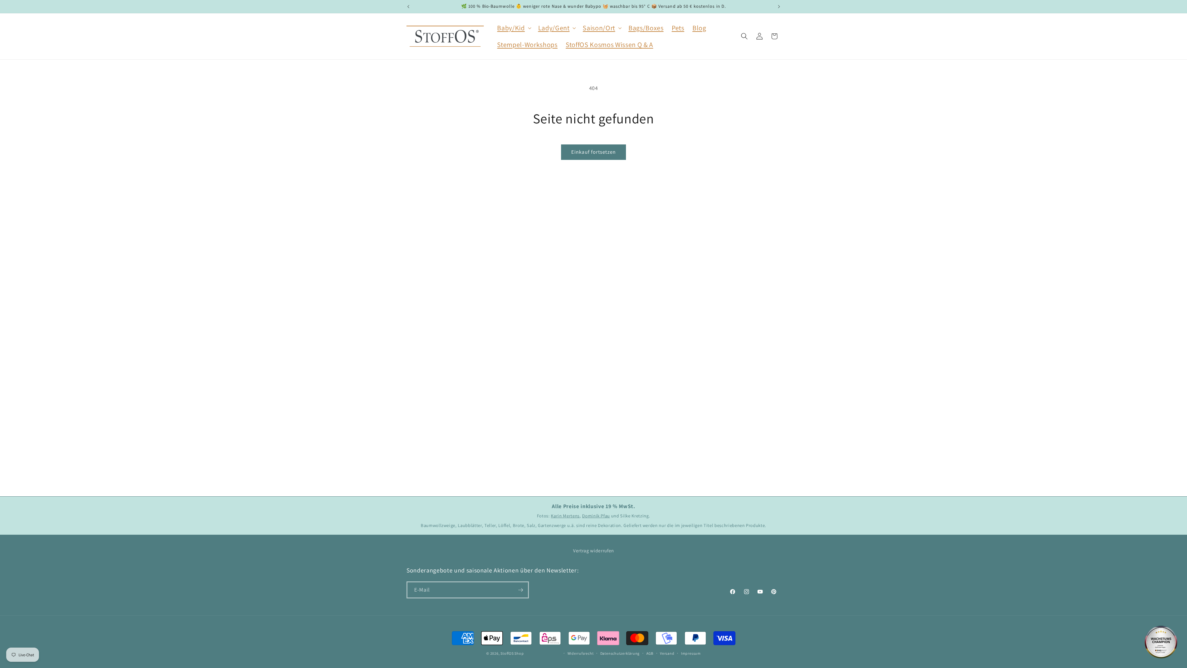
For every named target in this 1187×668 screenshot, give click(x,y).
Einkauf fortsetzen (593, 151)
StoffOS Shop (512, 653)
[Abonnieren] (520, 590)
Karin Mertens (565, 516)
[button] (513, 27)
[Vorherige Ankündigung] (408, 6)
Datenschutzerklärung (620, 653)
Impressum (691, 653)
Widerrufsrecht (581, 653)
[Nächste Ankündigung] (779, 6)
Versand (667, 653)
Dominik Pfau (596, 516)
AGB (649, 653)
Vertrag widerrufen (593, 550)
